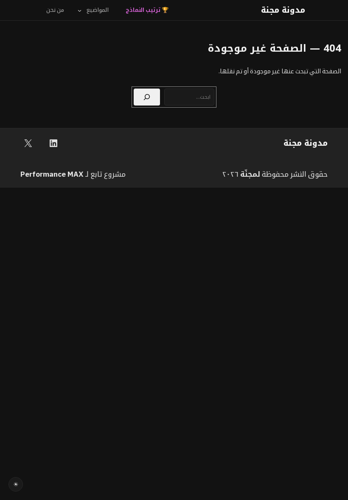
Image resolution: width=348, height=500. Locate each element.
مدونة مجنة (283, 10)
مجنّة (249, 174)
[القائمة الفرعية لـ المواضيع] (79, 10)
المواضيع (98, 10)
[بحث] (147, 97)
